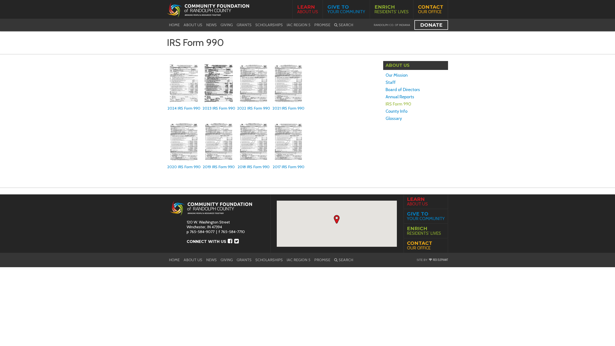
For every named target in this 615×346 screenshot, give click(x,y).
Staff (391, 82)
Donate (431, 25)
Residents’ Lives (392, 9)
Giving (227, 25)
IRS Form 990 (398, 104)
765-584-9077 (202, 231)
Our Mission (397, 75)
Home (174, 25)
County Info (396, 111)
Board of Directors (403, 89)
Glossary (394, 118)
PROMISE (322, 25)
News (211, 25)
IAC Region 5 (298, 25)
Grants (244, 25)
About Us (307, 9)
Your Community (346, 9)
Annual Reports (400, 96)
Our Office (430, 9)
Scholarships (269, 25)
